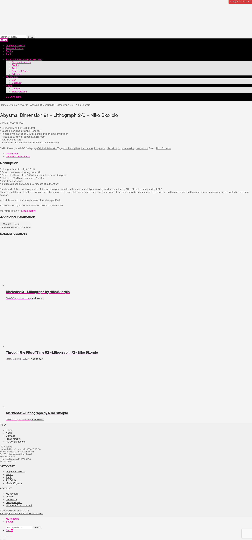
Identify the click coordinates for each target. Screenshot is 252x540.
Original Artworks (15, 45)
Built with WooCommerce (29, 513)
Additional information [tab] (18, 156)
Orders (9, 496)
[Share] (7, 536)
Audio (9, 54)
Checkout (17, 82)
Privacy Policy (19, 91)
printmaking (128, 148)
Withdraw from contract (19, 505)
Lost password (14, 502)
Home (3, 104)
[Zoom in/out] (1, 536)
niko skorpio (113, 148)
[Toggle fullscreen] (4, 536)
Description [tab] (12, 153)
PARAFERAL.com (15, 441)
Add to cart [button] (37, 298)
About (9, 85)
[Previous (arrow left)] (1, 539)
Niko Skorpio (163, 148)
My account (12, 76)
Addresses (11, 499)
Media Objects (14, 483)
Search (31, 37)
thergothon (142, 148)
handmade (87, 148)
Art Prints (17, 74)
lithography (100, 148)
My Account (12, 518)
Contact (16, 88)
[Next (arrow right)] (4, 539)
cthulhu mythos (71, 148)
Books (9, 51)
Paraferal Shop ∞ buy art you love (24, 59)
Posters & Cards (14, 48)
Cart (14, 79)
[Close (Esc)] (10, 536)
